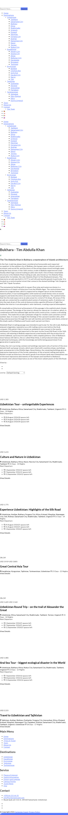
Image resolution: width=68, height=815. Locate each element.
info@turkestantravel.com (14, 798)
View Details (5, 425)
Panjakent (15, 90)
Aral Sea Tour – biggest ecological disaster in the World (32, 662)
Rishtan (11, 516)
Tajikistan (11, 81)
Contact (7, 107)
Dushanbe (15, 83)
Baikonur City (16, 58)
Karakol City (16, 75)
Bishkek (14, 68)
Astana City (15, 53)
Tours (6, 103)
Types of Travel (10, 741)
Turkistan (14, 64)
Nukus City (15, 47)
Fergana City (16, 36)
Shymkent (14, 62)
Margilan (14, 34)
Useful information (11, 777)
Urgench (14, 30)
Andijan (14, 39)
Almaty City (15, 51)
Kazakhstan (11, 49)
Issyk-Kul (14, 73)
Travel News (8, 783)
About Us (7, 105)
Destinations (9, 15)
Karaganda (15, 60)
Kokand (14, 32)
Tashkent (14, 19)
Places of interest (11, 775)
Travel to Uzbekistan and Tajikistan (21, 715)
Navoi (13, 43)
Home (6, 13)
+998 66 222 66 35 (11, 795)
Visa (5, 786)
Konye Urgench (17, 100)
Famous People (10, 781)
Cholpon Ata (16, 71)
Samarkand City (17, 21)
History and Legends (12, 779)
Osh (12, 79)
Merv (13, 98)
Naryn (13, 77)
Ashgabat (14, 94)
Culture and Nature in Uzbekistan (20, 456)
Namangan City (17, 41)
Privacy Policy (34, 812)
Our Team (11, 109)
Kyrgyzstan (11, 66)
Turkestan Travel (21, 812)
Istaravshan (15, 88)
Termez (14, 45)
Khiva (13, 26)
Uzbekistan (11, 17)
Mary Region (16, 96)
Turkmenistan (12, 92)
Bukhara (14, 24)
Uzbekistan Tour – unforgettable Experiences (27, 404)
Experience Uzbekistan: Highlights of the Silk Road (30, 509)
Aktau (13, 56)
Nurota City (34, 462)
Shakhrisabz (15, 28)
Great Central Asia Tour (14, 566)
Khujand (14, 85)
